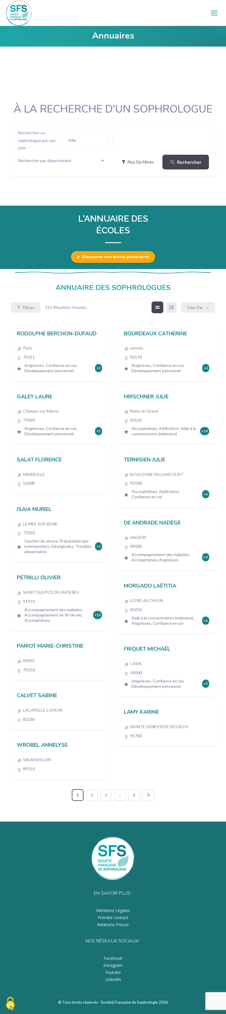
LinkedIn (113, 979)
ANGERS (138, 537)
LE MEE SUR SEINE (40, 523)
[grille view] (157, 307)
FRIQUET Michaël (147, 648)
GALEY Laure (34, 396)
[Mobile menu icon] (214, 13)
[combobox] (61, 160)
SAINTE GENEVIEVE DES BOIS (159, 726)
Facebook (113, 958)
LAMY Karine (141, 711)
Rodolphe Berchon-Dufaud (57, 333)
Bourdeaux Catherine (155, 333)
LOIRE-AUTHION (146, 600)
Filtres (28, 307)
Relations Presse (113, 924)
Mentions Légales (113, 910)
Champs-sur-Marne (41, 410)
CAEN (135, 663)
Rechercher (189, 162)
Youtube (113, 972)
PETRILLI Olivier (39, 577)
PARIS (29, 660)
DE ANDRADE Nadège (152, 522)
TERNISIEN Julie (144, 459)
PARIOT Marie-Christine (50, 645)
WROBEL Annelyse (42, 744)
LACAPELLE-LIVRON (42, 710)
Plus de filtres (140, 161)
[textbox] (45, 160)
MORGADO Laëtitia (150, 585)
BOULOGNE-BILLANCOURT (157, 474)
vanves (136, 347)
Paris (27, 347)
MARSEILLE (34, 474)
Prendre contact (113, 917)
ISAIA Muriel (34, 509)
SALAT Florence (39, 459)
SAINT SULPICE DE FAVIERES (51, 592)
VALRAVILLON (37, 759)
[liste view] (171, 307)
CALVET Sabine (37, 695)
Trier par (195, 307)
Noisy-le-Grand (144, 410)
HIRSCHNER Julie (146, 396)
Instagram (113, 965)
